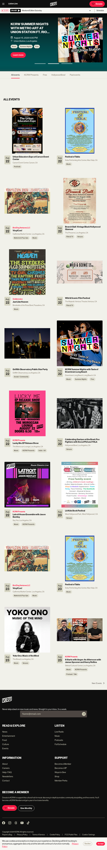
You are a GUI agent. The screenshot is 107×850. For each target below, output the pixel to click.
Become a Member (63, 764)
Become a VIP (61, 768)
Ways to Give (60, 772)
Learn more (18, 55)
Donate (99, 4)
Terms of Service (37, 835)
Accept (101, 844)
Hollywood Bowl (58, 75)
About (5, 764)
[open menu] (4, 4)
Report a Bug (7, 835)
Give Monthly (26, 808)
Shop (57, 776)
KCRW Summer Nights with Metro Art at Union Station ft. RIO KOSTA (29, 30)
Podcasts (59, 740)
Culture (5, 744)
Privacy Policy (20, 835)
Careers (5, 768)
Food (4, 740)
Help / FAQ (7, 772)
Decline (88, 844)
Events (5, 748)
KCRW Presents (31, 75)
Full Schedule (60, 744)
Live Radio (59, 732)
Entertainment (8, 736)
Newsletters (7, 776)
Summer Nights (25, 46)
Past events (75, 75)
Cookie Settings (88, 835)
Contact (6, 780)
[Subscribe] (84, 714)
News (4, 732)
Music (14, 46)
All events (15, 75)
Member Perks (61, 780)
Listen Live (13, 4)
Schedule (100, 10)
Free (37, 46)
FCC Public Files (69, 835)
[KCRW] (7, 702)
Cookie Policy (53, 835)
